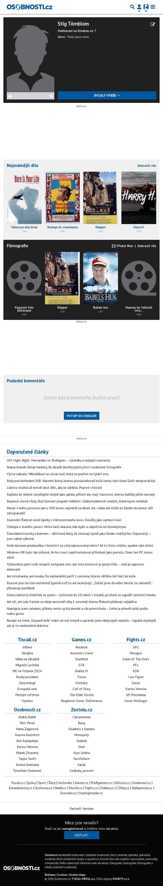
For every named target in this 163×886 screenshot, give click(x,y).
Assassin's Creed (81, 653)
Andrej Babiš (27, 717)
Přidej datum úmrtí (78, 37)
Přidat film (124, 246)
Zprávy (31, 783)
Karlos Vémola (135, 689)
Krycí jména (81, 753)
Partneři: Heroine (82, 808)
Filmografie (17, 246)
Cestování (65, 783)
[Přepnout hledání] (132, 7)
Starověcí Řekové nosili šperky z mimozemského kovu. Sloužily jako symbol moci (64, 520)
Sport (42, 783)
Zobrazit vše (146, 165)
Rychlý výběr (105, 95)
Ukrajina (27, 653)
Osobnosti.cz (27, 709)
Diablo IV (81, 671)
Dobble (81, 741)
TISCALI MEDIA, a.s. (83, 879)
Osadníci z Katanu (81, 729)
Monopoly (81, 735)
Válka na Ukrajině (27, 659)
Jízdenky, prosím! (82, 770)
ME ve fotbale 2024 (27, 671)
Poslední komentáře (26, 381)
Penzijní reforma (27, 695)
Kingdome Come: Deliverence (81, 701)
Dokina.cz (107, 788)
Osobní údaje (77, 875)
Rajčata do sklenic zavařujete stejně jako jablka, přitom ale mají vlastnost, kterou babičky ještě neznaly (81, 494)
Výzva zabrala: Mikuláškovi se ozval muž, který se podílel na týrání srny (57, 474)
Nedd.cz (60, 788)
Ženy (52, 783)
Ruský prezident (27, 677)
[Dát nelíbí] (43, 95)
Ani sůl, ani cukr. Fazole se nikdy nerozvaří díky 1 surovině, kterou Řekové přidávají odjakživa (72, 602)
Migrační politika (27, 665)
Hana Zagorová (27, 729)
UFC (136, 647)
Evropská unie (27, 689)
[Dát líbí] (19, 95)
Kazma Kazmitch (27, 735)
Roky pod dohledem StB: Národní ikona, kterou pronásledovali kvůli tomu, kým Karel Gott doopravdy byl (81, 481)
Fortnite (81, 683)
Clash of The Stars (135, 659)
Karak (81, 764)
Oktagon (136, 653)
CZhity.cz (122, 788)
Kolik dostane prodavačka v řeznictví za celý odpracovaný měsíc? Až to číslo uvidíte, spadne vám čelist (80, 545)
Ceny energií (27, 683)
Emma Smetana (27, 764)
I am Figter (136, 677)
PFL (136, 665)
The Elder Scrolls (81, 695)
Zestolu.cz (81, 709)
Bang (81, 723)
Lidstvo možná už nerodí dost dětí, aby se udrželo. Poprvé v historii (54, 487)
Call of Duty (81, 689)
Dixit (81, 747)
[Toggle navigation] (152, 7)
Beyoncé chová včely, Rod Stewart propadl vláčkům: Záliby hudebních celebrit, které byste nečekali (77, 501)
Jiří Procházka (136, 695)
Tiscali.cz (27, 639)
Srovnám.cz (68, 793)
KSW (136, 671)
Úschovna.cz (43, 788)
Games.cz (81, 639)
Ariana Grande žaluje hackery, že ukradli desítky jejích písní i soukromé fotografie (64, 467)
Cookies (62, 875)
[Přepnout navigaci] (139, 7)
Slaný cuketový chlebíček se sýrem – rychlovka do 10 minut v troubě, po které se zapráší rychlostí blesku (81, 595)
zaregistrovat (72, 828)
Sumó (136, 683)
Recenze (81, 647)
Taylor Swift (27, 759)
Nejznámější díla (22, 165)
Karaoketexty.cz (20, 788)
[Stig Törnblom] (30, 56)
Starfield (81, 659)
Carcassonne (81, 717)
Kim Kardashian (27, 741)
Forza (81, 677)
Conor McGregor (135, 701)
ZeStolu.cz (122, 783)
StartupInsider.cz (91, 793)
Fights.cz (136, 639)
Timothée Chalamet (27, 770)
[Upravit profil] (153, 24)
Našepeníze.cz (142, 788)
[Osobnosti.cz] (29, 7)
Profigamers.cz (101, 783)
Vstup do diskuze (82, 416)
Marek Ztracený (27, 753)
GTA (81, 665)
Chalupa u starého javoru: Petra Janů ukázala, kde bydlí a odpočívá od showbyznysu (66, 527)
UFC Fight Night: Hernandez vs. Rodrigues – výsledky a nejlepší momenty (58, 460)
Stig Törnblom (73, 24)
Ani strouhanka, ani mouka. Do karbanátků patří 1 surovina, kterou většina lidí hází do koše (71, 576)
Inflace (27, 647)
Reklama (50, 875)
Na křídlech (81, 759)
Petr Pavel (27, 723)
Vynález (27, 701)
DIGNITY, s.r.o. (121, 879)
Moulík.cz (75, 788)
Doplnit (81, 835)
